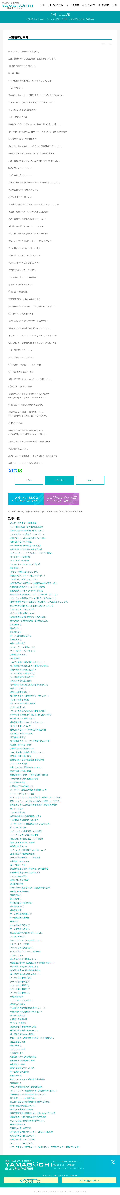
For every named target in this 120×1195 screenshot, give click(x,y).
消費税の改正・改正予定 (20, 1128)
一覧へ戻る (59, 480)
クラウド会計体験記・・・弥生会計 (25, 857)
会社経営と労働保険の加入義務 (23, 1026)
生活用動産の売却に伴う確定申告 (24, 820)
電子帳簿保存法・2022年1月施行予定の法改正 (29, 741)
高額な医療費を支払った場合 (22, 1068)
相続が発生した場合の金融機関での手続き (28, 538)
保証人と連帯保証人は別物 (21, 1109)
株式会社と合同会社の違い (21, 902)
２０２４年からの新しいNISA (22, 647)
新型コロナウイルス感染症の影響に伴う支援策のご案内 (33, 805)
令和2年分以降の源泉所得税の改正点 (25, 816)
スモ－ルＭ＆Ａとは (18, 763)
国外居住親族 (15, 632)
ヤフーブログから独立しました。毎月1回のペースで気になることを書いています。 (45, 1147)
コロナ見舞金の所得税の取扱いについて (27, 752)
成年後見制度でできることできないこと (27, 722)
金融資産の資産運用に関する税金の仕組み (28, 617)
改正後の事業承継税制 (19, 891)
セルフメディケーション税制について (26, 940)
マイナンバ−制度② (18, 1023)
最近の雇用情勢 (16, 996)
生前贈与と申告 (16, 1053)
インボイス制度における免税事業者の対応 (28, 711)
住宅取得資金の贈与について (22, 1136)
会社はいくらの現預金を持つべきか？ (26, 767)
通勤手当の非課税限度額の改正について (27, 530)
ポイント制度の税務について (22, 613)
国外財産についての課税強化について (26, 1098)
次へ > (90, 480)
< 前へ (29, 480)
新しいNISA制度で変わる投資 (22, 703)
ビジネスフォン (16, 955)
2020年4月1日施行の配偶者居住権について (28, 790)
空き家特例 (15, 658)
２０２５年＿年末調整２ (20, 557)
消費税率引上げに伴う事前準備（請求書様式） (30, 869)
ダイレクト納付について (20, 726)
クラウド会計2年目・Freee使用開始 (25, 951)
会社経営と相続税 (17, 1064)
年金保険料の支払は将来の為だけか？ (26, 1011)
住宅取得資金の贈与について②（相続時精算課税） (32, 1132)
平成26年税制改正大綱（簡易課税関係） (27, 1087)
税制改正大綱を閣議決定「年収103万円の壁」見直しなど (34, 594)
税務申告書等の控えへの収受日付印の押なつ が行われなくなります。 (39, 602)
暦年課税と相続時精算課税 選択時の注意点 (29, 621)
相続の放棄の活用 (17, 643)
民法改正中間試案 (17, 1124)
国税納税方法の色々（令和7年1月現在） (27, 590)
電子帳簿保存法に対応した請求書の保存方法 (29, 684)
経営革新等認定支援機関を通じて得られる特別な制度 (32, 1113)
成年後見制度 (15, 910)
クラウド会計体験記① (20, 993)
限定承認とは (15, 628)
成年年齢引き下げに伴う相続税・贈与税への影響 (30, 714)
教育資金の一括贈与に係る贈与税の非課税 (28, 1117)
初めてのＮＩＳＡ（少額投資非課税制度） (28, 1079)
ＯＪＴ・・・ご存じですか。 (22, 1143)
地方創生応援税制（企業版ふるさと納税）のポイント (32, 963)
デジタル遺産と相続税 (19, 699)
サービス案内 (72, 5)
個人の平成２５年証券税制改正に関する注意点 (30, 1102)
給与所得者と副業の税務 (20, 771)
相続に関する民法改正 (19, 880)
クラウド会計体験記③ (20, 985)
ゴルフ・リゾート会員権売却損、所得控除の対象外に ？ (34, 1090)
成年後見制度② (17, 906)
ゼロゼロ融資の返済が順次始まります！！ (28, 662)
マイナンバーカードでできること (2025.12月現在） (32, 553)
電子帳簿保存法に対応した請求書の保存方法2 (29, 666)
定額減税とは (15, 624)
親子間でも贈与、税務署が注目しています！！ (30, 696)
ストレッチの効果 (17, 936)
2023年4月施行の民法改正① (22, 677)
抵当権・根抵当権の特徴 (20, 756)
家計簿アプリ (15, 899)
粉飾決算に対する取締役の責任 (23, 1057)
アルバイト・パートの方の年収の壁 (25, 564)
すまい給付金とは (17, 812)
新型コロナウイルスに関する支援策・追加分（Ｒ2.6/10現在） (36, 797)
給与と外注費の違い (18, 827)
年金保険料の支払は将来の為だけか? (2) (27, 1008)
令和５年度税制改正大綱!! (21, 681)
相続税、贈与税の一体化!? (21, 745)
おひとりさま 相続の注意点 (22, 609)
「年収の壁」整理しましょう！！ (24, 579)
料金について (88, 5)
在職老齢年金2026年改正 (21, 542)
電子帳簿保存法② (18, 737)
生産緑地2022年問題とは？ (22, 786)
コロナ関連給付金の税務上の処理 (24, 778)
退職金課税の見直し (18, 654)
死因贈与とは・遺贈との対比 (22, 718)
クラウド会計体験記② (20, 989)
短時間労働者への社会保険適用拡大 (25, 970)
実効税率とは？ (16, 568)
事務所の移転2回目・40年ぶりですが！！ (27, 575)
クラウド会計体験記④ (20, 981)
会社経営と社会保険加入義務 (22, 1060)
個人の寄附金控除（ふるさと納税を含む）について (31, 605)
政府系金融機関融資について (22, 1105)
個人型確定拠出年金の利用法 (22, 1034)
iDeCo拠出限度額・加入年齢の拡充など (27, 527)
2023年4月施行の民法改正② (22, 673)
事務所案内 (104, 5)
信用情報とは (15, 1045)
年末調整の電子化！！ (19, 782)
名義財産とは (15, 639)
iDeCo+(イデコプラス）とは (22, 793)
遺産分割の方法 (16, 884)
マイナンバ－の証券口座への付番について (28, 850)
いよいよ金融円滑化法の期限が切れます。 (28, 1120)
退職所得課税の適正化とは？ (22, 748)
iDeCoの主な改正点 (18, 876)
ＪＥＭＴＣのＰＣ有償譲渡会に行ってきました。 (30, 824)
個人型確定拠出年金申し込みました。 (26, 974)
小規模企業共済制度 (18, 1019)
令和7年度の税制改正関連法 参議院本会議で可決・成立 (33, 583)
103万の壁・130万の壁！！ (21, 1000)
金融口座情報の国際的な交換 (22, 854)
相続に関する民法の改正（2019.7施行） (27, 839)
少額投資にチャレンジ (19, 861)
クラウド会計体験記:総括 (20, 978)
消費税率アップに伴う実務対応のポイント (28, 1094)
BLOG (115, 5)
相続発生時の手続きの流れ (21, 733)
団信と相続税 (15, 1075)
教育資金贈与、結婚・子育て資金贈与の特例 (29, 775)
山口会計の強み (55, 5)
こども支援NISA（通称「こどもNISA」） (27, 534)
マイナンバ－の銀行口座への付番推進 (26, 831)
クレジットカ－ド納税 (19, 944)
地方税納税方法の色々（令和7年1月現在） (28, 587)
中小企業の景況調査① (20, 929)
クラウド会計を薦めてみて (21, 948)
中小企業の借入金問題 (19, 1072)
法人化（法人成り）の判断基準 (23, 523)
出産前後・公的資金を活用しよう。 (25, 966)
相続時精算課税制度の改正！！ (23, 669)
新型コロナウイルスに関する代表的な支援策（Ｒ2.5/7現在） (35, 801)
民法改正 (14, 921)
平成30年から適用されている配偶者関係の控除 (30, 887)
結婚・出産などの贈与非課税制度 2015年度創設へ (32, 1038)
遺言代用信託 (15, 895)
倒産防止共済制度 (17, 1015)
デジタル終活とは (17, 707)
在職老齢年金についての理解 (22, 1139)
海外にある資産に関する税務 (22, 842)
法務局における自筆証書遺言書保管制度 (27, 760)
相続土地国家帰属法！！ (20, 692)
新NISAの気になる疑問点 (20, 636)
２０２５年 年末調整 (19, 560)
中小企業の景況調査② (20, 925)
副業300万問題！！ (18, 688)
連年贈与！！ (15, 1083)
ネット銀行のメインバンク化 (22, 651)
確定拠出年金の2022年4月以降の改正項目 (28, 730)
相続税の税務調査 (17, 1004)
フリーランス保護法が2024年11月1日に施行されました (33, 598)
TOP (43, 5)
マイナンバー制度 (17, 1049)
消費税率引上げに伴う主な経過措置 (25, 872)
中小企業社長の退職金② (21, 914)
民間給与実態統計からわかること (24, 1030)
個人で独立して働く (18, 865)
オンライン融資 (16, 808)
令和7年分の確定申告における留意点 (25, 545)
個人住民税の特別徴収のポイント (24, 959)
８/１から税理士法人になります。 (24, 572)
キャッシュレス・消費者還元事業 (24, 835)
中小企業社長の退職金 (19, 917)
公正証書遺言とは (17, 1042)
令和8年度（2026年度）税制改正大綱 (26, 549)
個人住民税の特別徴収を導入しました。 (27, 933)
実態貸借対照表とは (18, 846)
